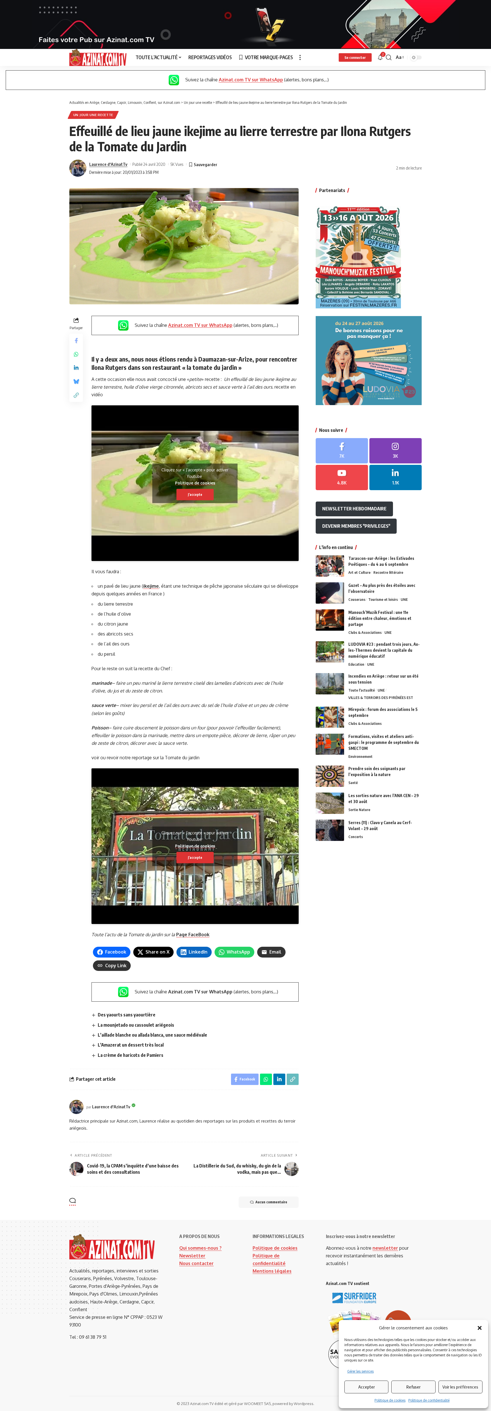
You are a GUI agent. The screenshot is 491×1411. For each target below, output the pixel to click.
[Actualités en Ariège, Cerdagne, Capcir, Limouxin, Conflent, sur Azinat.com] (97, 57)
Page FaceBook (192, 934)
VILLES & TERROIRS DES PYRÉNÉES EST (380, 698)
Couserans (356, 599)
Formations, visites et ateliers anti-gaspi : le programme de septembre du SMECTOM (383, 742)
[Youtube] (342, 477)
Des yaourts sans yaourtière (126, 1015)
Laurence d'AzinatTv (108, 164)
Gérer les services (360, 1371)
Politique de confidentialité (429, 1400)
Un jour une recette (93, 115)
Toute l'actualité (361, 690)
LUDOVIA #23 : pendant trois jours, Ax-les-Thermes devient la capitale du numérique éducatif (384, 650)
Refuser (413, 1386)
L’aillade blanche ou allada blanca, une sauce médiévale (152, 1035)
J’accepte (195, 494)
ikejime (151, 586)
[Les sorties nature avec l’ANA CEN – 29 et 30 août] (330, 803)
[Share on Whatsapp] (76, 354)
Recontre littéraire (388, 572)
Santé (353, 782)
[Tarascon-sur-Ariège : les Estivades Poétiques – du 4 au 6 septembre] (330, 566)
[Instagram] (395, 450)
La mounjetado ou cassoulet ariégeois (136, 1025)
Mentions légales (272, 1271)
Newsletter (192, 1256)
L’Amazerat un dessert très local (131, 1045)
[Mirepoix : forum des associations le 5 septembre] (330, 717)
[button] (479, 1328)
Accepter (366, 1386)
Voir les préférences (460, 1386)
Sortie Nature (359, 809)
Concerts (355, 836)
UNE (404, 599)
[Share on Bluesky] (76, 381)
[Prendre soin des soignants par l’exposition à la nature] (330, 776)
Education (356, 664)
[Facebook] (342, 450)
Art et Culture (359, 572)
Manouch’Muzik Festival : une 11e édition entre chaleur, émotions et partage (379, 618)
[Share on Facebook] (76, 340)
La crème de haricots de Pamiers (130, 1055)
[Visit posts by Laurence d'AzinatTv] (77, 168)
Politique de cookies (390, 1400)
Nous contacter (196, 1263)
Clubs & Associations (365, 632)
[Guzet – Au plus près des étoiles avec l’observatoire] (330, 593)
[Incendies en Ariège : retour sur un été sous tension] (330, 683)
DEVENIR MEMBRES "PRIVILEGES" (356, 526)
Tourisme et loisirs (383, 599)
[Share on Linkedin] (76, 367)
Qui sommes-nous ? (200, 1248)
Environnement (360, 756)
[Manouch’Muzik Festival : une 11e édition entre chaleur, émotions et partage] (330, 620)
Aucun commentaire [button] (271, 1202)
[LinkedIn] (395, 477)
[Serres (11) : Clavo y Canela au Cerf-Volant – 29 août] (330, 830)
